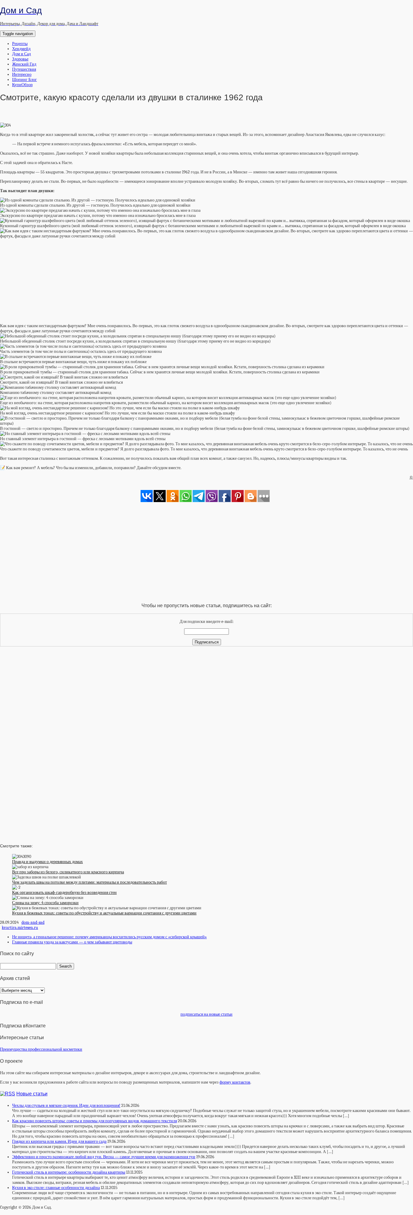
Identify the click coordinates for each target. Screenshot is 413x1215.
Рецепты (20, 43)
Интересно (21, 74)
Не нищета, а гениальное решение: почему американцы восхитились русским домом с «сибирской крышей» (109, 936)
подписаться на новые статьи (206, 1014)
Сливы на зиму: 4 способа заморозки (45, 902)
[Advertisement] (206, 281)
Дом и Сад (21, 53)
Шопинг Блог (24, 79)
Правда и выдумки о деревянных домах (47, 861)
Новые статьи (31, 1093)
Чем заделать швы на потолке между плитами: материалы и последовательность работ (89, 882)
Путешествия (24, 69)
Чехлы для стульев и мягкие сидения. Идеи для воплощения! (66, 1105)
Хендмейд (21, 48)
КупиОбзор (22, 84)
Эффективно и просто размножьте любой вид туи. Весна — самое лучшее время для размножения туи (103, 1156)
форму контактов (235, 1082)
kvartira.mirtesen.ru (20, 927)
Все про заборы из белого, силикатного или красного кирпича (68, 872)
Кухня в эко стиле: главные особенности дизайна (56, 1187)
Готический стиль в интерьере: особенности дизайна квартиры (68, 1172)
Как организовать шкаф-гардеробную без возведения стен (64, 892)
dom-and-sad (32, 922)
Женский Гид (24, 64)
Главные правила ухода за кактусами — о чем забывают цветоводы (72, 942)
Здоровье (20, 59)
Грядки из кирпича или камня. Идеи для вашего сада (59, 1141)
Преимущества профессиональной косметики (41, 1049)
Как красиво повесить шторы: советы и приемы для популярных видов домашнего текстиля (94, 1120)
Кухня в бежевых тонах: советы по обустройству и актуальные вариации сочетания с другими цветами (104, 913)
